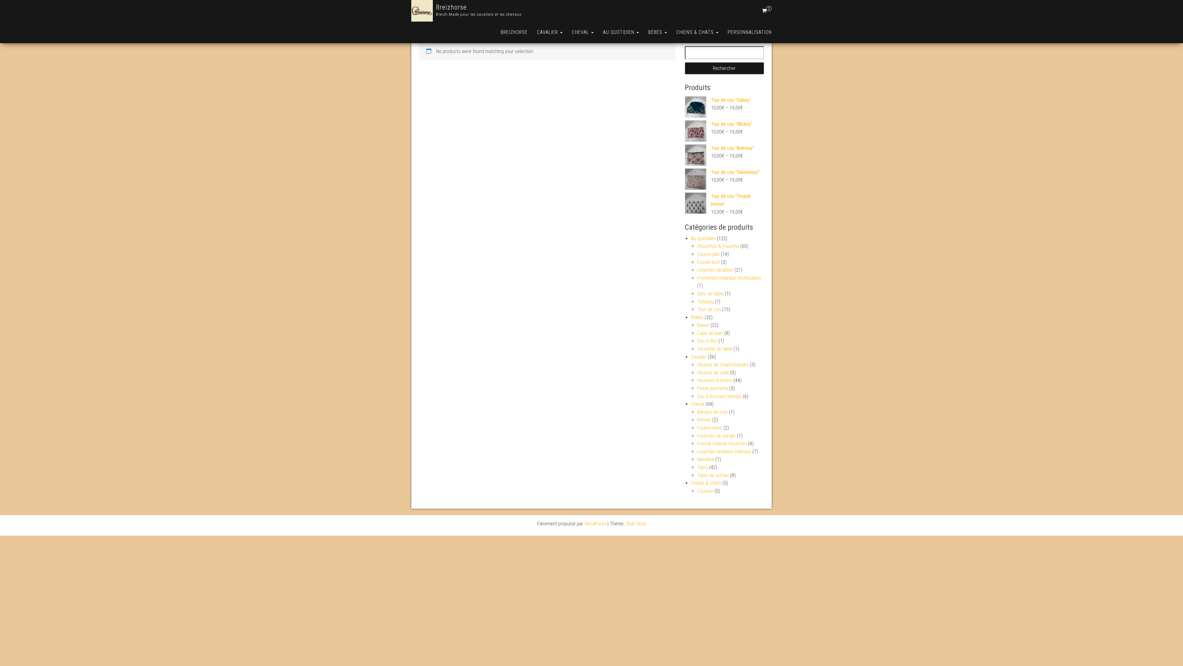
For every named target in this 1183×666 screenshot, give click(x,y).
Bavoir (703, 325)
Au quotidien (619, 32)
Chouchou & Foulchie (718, 246)
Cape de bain (710, 333)
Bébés (656, 32)
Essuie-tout (708, 262)
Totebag (705, 302)
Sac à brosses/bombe (719, 396)
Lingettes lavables (715, 270)
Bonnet (704, 420)
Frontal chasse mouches (722, 443)
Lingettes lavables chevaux (724, 451)
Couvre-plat (708, 254)
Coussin (705, 491)
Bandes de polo (712, 412)
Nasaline (705, 459)
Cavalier (548, 32)
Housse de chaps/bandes (723, 365)
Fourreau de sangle (716, 436)
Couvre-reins (709, 428)
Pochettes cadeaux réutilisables (729, 278)
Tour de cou (709, 309)
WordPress (595, 524)
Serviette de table (714, 349)
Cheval (581, 32)
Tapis (702, 467)
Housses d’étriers (714, 380)
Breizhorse (451, 7)
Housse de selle (713, 373)
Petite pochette (712, 388)
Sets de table (710, 294)
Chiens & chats (695, 32)
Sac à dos (707, 341)
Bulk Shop (636, 524)
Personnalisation (750, 32)
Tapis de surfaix (713, 475)
